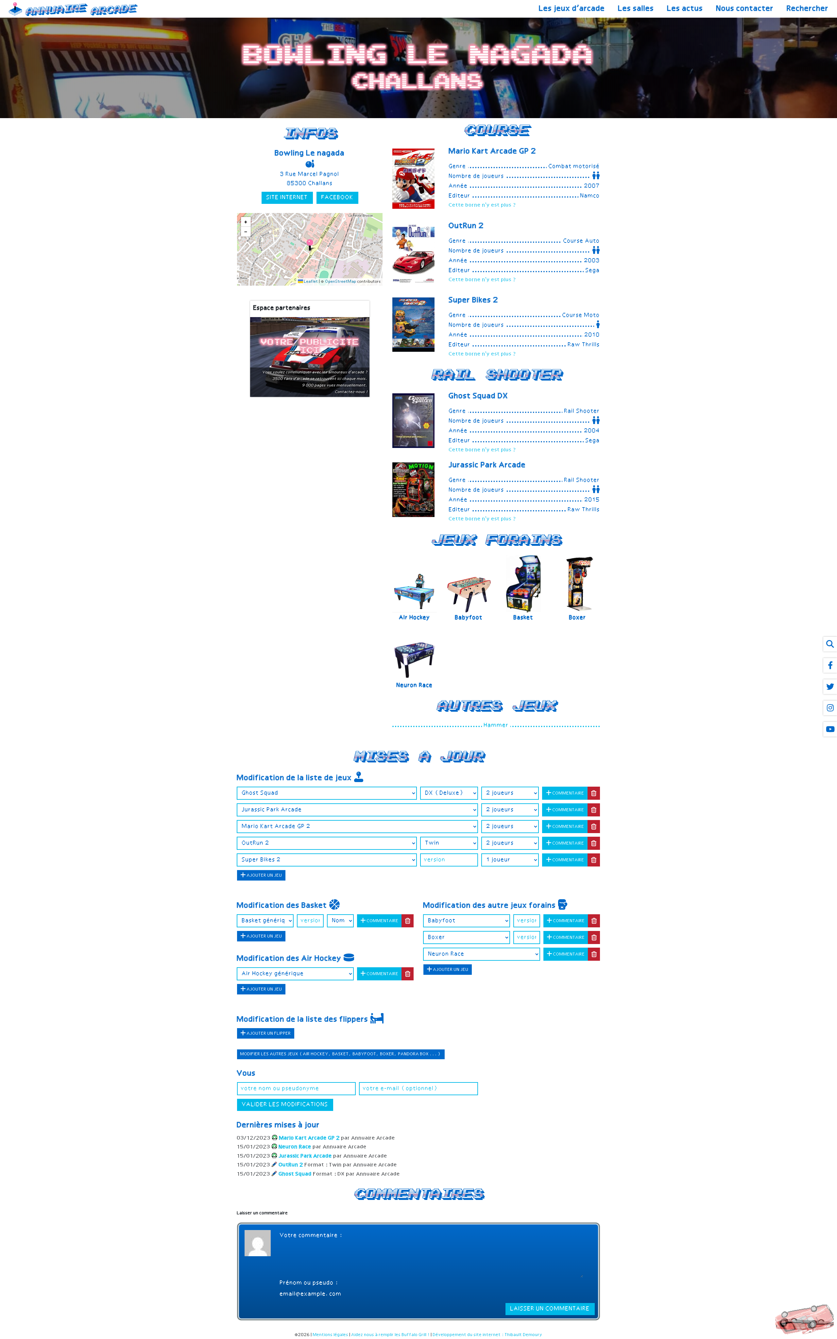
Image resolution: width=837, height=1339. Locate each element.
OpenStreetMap (340, 281)
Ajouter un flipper (268, 1033)
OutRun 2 (466, 226)
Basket (523, 618)
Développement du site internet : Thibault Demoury (487, 1334)
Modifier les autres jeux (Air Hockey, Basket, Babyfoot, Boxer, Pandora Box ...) (340, 1054)
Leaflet (310, 281)
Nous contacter (745, 9)
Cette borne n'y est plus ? (483, 205)
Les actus (685, 9)
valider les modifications (285, 1105)
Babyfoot (469, 618)
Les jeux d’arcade (572, 9)
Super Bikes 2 (474, 300)
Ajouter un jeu (264, 875)
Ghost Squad (478, 396)
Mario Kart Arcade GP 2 (493, 151)
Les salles (636, 9)
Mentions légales (331, 1334)
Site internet (287, 198)
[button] (310, 245)
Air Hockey (414, 618)
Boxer (577, 618)
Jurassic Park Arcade (487, 465)
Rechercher (808, 9)
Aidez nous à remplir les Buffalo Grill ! (390, 1334)
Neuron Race (415, 685)
